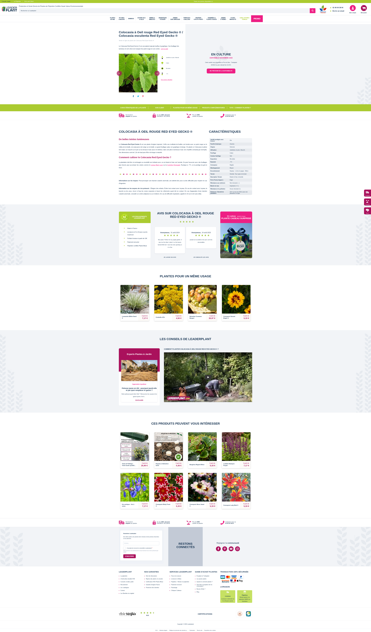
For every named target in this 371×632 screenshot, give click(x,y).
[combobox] (164, 10)
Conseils (367, 204)
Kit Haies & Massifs (122, 18)
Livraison (367, 195)
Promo (257, 19)
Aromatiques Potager (163, 18)
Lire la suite (164, 49)
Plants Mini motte (233, 18)
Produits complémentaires (213, 108)
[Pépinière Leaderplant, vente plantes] (10, 9)
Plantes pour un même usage (185, 108)
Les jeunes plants (201, 579)
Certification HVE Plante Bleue (154, 581)
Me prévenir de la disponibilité (221, 71)
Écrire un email (338, 11)
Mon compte (352, 12)
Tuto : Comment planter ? (240, 108)
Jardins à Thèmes (223, 18)
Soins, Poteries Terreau (244, 18)
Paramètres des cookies (210, 630)
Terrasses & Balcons (186, 18)
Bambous (131, 18)
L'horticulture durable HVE (127, 579)
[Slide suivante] (157, 73)
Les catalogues (124, 587)
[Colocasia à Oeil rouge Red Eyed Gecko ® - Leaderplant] (138, 73)
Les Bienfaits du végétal (127, 593)
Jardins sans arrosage (175, 18)
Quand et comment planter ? (205, 581)
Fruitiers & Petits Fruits (198, 18)
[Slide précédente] (119, 73)
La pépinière (123, 576)
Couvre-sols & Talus (141, 18)
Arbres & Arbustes (152, 18)
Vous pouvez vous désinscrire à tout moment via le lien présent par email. (140, 551)
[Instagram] (237, 548)
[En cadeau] (236, 240)
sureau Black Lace (157, 165)
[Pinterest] (224, 548)
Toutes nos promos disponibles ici (203, 1)
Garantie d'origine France (153, 584)
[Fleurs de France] (323, 9)
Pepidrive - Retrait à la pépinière (180, 581)
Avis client (159, 108)
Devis (367, 213)
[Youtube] (231, 548)
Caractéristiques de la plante (133, 108)
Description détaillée (166, 79)
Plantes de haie (112, 18)
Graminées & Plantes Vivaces (211, 18)
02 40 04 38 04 (338, 8)
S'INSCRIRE (129, 556)
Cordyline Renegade (173, 165)
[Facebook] (218, 548)
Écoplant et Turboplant (203, 576)
